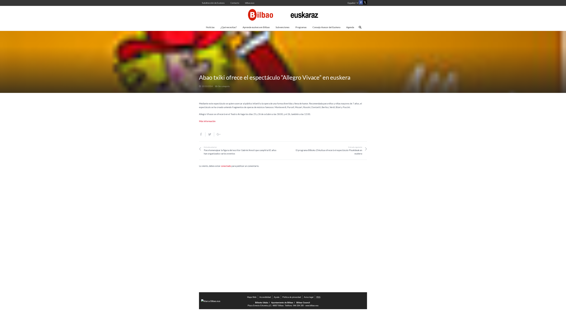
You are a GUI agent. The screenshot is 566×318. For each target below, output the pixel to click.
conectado (226, 166)
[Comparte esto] (202, 134)
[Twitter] (365, 3)
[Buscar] (360, 27)
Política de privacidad (291, 297)
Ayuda (276, 297)
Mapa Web (251, 297)
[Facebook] (361, 2)
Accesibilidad (265, 297)
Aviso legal (308, 297)
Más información (207, 121)
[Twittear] (209, 134)
